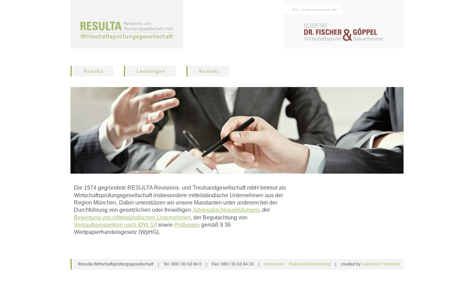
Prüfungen (187, 225)
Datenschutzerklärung (310, 264)
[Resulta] (344, 32)
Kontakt (209, 71)
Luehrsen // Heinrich (381, 264)
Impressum (274, 264)
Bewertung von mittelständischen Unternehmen (132, 217)
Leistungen (151, 71)
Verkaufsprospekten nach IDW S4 (115, 225)
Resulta (93, 71)
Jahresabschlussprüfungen (226, 210)
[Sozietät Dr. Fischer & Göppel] (127, 30)
